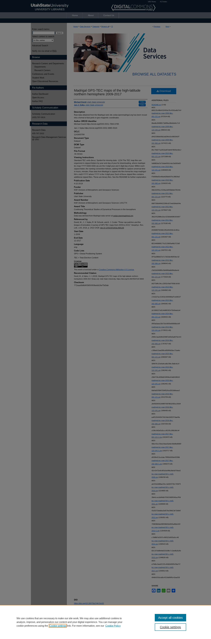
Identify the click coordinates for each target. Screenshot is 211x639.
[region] (105, 622)
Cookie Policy (113, 625)
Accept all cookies (170, 617)
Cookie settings (57, 625)
